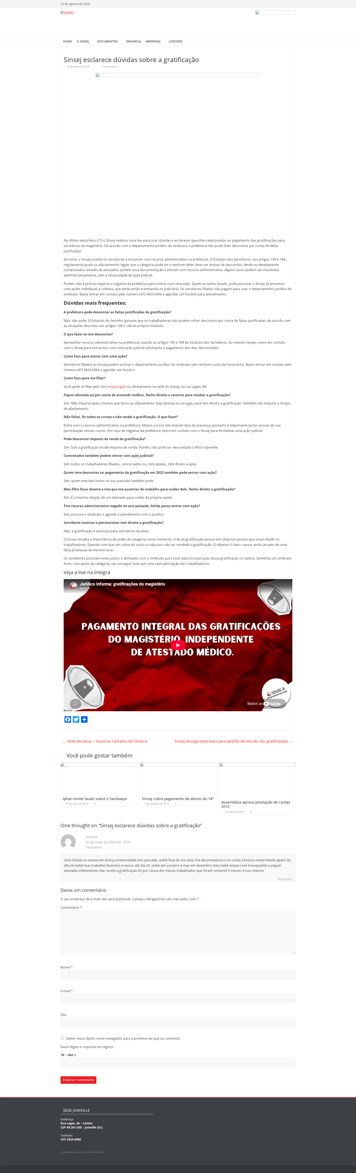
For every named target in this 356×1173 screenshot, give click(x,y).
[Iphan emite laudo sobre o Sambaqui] (99, 765)
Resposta (285, 879)
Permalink (93, 847)
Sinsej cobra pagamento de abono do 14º (178, 798)
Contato (175, 41)
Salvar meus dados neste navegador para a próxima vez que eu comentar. (123, 1038)
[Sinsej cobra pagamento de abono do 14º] (178, 765)
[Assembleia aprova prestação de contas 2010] (257, 765)
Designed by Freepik (96, 1152)
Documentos (107, 41)
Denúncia (133, 41)
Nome (67, 967)
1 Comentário (109, 66)
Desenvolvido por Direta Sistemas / (75, 1152)
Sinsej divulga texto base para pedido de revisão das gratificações (233, 741)
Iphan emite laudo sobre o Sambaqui (95, 798)
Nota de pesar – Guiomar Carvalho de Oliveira (105, 741)
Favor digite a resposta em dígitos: (87, 1047)
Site (63, 1014)
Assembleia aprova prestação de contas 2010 (255, 804)
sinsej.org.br (116, 386)
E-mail (67, 991)
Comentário (71, 907)
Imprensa (153, 41)
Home (67, 41)
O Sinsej (83, 41)
